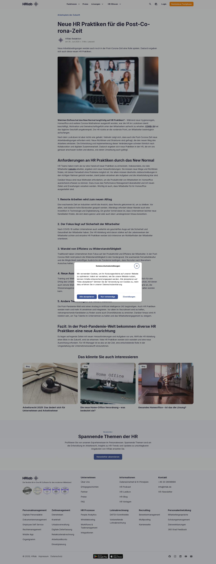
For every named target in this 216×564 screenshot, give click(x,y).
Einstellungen (129, 297)
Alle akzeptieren (86, 297)
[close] (137, 266)
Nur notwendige (108, 297)
